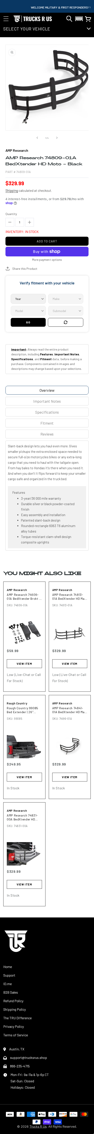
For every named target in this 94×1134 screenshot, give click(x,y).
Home (7, 967)
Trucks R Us (38, 1126)
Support (9, 975)
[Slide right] (57, 138)
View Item (24, 663)
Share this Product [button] (24, 268)
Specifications (47, 412)
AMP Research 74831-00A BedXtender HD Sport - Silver (22, 817)
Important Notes (47, 401)
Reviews (47, 434)
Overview (47, 390)
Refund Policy (13, 1001)
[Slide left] (37, 138)
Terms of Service (15, 1035)
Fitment (47, 423)
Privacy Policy (13, 1026)
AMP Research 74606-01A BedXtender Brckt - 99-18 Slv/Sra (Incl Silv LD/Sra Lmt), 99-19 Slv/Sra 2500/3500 (24, 596)
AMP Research (17, 590)
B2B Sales (10, 992)
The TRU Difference (17, 1018)
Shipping (11, 190)
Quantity (11, 214)
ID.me (7, 984)
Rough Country (17, 703)
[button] (6, 18)
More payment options (47, 259)
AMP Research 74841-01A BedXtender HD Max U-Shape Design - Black (69, 710)
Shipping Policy (14, 1009)
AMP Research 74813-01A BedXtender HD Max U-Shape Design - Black (69, 596)
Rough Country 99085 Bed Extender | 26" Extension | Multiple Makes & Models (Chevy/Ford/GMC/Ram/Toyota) (24, 710)
